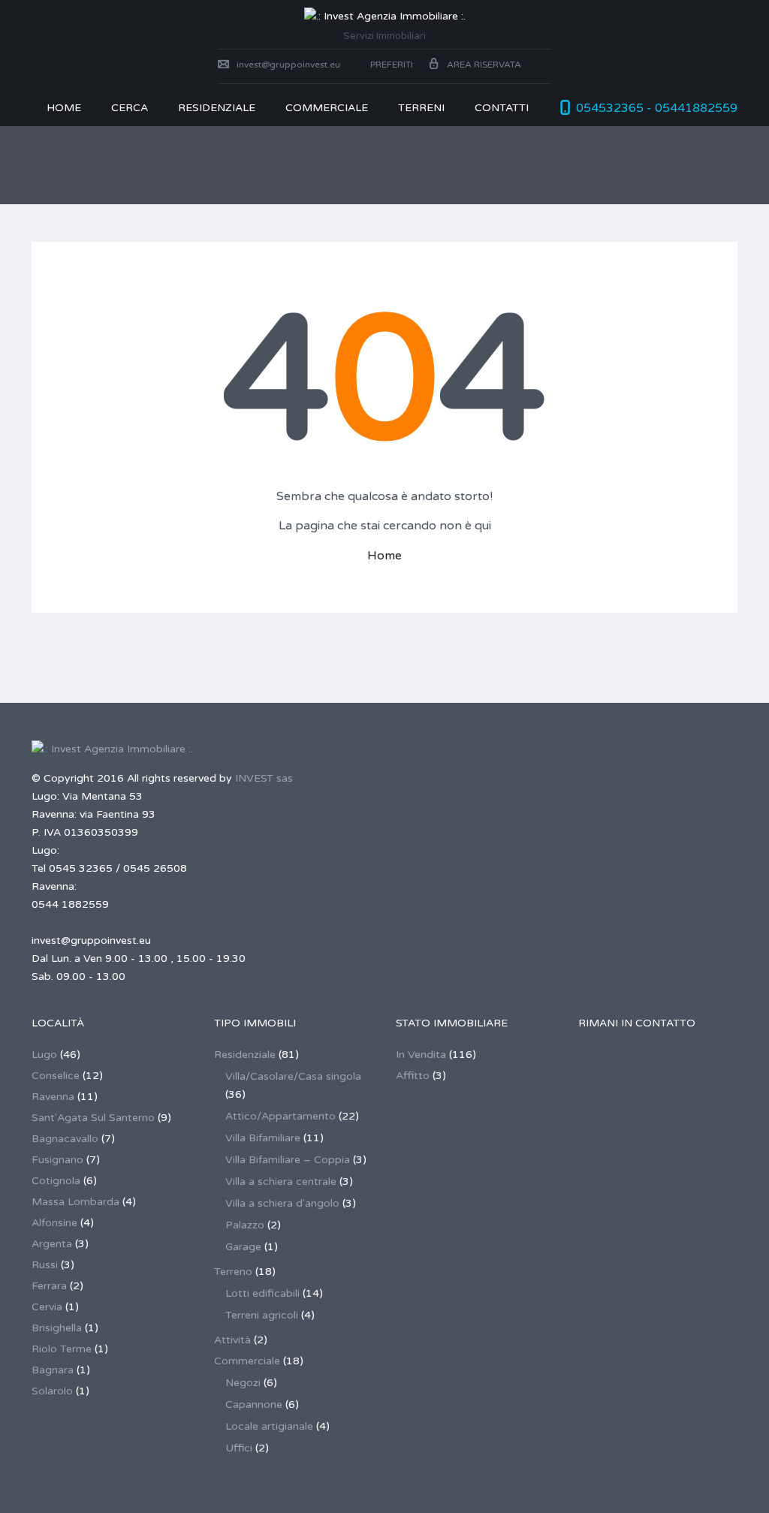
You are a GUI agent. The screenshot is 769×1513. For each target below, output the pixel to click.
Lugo (44, 1054)
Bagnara (53, 1370)
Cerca (129, 107)
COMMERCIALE (326, 107)
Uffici (238, 1448)
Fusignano (57, 1159)
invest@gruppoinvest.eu (288, 64)
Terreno (233, 1271)
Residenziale (216, 107)
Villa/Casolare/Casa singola (293, 1076)
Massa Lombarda (75, 1201)
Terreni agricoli (261, 1315)
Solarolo (52, 1391)
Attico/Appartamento (280, 1116)
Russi (45, 1264)
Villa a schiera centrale (280, 1181)
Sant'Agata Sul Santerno (93, 1117)
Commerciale (247, 1361)
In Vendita (421, 1054)
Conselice (56, 1075)
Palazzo (244, 1225)
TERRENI (421, 107)
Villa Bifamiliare (262, 1138)
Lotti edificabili (262, 1293)
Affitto (413, 1075)
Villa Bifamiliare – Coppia (287, 1159)
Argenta (52, 1243)
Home (64, 107)
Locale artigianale (269, 1426)
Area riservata (484, 64)
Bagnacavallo (65, 1138)
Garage (243, 1246)
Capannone (253, 1404)
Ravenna (53, 1096)
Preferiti (390, 64)
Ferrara (49, 1285)
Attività (232, 1340)
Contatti (502, 107)
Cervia (47, 1307)
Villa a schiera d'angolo (282, 1203)
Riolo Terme (62, 1349)
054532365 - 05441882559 (656, 108)
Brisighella (57, 1328)
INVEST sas (264, 778)
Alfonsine (54, 1222)
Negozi (243, 1382)
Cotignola (56, 1180)
